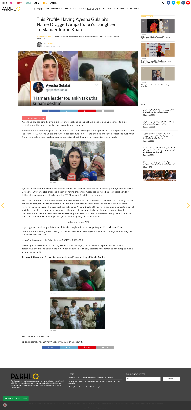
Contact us (51, 403)
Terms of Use (129, 403)
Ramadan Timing (118, 403)
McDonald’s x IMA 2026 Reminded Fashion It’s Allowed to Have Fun (91, 377)
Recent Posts (147, 17)
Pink (12, 3)
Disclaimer (150, 403)
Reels (28, 3)
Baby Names (95, 403)
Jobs (78, 403)
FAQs (44, 403)
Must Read (37, 9)
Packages (121, 9)
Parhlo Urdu (93, 9)
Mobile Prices (71, 403)
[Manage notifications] (5, 405)
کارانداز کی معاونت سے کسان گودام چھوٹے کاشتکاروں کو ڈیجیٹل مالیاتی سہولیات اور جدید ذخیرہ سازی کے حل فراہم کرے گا (158, 135)
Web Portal (86, 403)
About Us (38, 403)
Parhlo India (61, 403)
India (44, 3)
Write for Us (159, 403)
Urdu (36, 3)
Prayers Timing (106, 403)
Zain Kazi (50, 43)
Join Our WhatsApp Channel (16, 398)
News (20, 3)
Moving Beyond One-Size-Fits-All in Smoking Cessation (87, 387)
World (53, 3)
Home (4, 3)
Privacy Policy (140, 403)
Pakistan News (53, 9)
